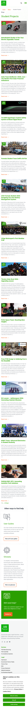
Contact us (8, 614)
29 (5, 503)
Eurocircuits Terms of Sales (7, 662)
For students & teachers (7, 653)
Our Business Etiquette (6, 672)
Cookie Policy (7, 691)
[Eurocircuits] (3, 3)
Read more (4, 55)
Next (7, 503)
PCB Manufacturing (6, 649)
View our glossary (10, 585)
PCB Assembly (4, 651)
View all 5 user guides (11, 538)
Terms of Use (4, 664)
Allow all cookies (14, 695)
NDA (2, 666)
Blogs (9, 9)
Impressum (4, 659)
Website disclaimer (5, 670)
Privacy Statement (5, 668)
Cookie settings (14, 704)
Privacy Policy (18, 689)
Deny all (14, 700)
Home (3, 9)
